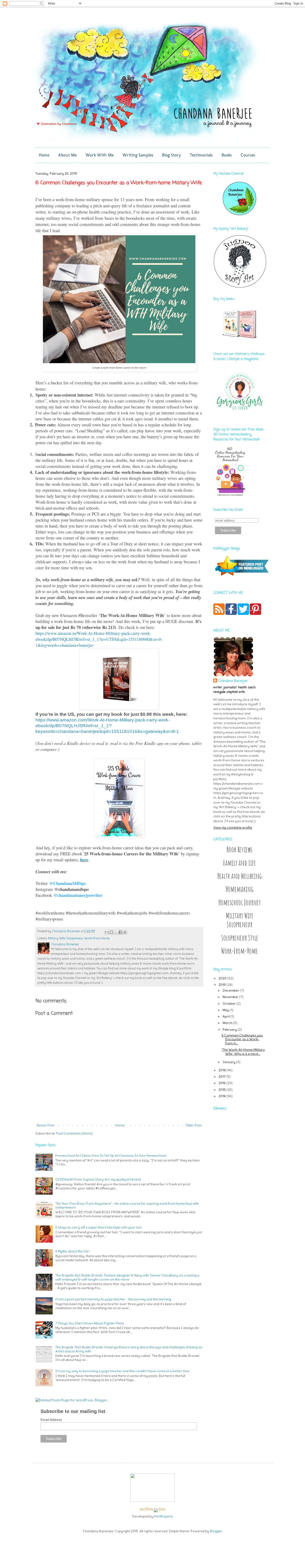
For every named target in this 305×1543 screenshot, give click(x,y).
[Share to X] (115, 932)
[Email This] (106, 932)
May (226, 1010)
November (231, 997)
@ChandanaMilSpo (67, 883)
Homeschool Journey (239, 902)
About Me (67, 155)
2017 (222, 1076)
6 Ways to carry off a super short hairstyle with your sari (98, 1227)
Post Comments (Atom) (74, 1133)
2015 (222, 1090)
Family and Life (239, 862)
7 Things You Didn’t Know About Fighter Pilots (89, 1323)
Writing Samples (137, 155)
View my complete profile (232, 827)
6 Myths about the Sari (72, 1251)
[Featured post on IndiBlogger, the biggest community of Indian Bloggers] (241, 576)
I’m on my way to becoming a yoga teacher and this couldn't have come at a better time (122, 1371)
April (226, 1016)
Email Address (51, 1420)
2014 (222, 1096)
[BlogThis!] (111, 932)
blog (161, 1508)
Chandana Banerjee (232, 681)
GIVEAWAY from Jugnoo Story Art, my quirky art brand (98, 1179)
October (229, 1003)
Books (227, 155)
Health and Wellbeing (239, 876)
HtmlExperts (163, 1516)
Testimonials (201, 155)
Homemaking (239, 889)
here (84, 859)
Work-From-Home (97, 938)
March (228, 1023)
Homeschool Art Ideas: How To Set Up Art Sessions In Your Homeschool (110, 1155)
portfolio (146, 1508)
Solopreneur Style (239, 937)
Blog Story (171, 155)
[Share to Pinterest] (124, 932)
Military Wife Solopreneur (65, 938)
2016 (222, 1083)
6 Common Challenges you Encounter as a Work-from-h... (242, 1039)
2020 (223, 978)
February (230, 1029)
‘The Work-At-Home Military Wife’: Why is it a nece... (243, 1051)
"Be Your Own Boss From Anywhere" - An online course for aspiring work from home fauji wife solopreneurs (127, 1205)
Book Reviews (239, 849)
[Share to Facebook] (120, 932)
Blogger (216, 1531)
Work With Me (100, 155)
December (231, 990)
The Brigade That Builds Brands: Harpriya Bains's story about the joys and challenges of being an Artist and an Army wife (128, 1349)
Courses (248, 155)
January (229, 1062)
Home (44, 155)
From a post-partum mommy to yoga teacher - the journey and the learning (113, 1299)
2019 (222, 985)
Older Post (193, 1125)
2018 (222, 1070)
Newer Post (45, 1125)
